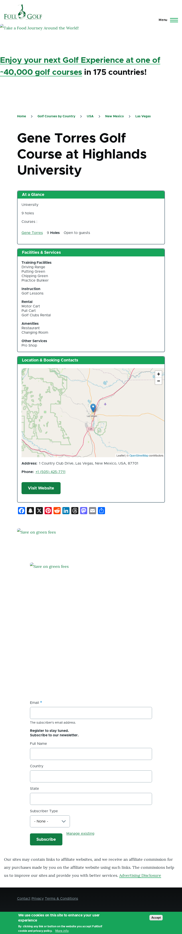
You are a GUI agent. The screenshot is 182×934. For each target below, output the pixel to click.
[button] (93, 408)
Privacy (38, 898)
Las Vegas (143, 116)
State (34, 788)
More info (62, 930)
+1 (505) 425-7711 (50, 472)
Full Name (38, 743)
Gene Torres (32, 233)
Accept (156, 917)
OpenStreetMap (138, 455)
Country (36, 766)
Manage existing (80, 833)
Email (34, 703)
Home (21, 116)
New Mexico (114, 116)
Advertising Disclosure (140, 875)
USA (90, 116)
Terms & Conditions (61, 898)
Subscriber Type (44, 811)
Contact (23, 898)
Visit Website (41, 488)
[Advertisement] (63, 654)
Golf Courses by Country (56, 116)
